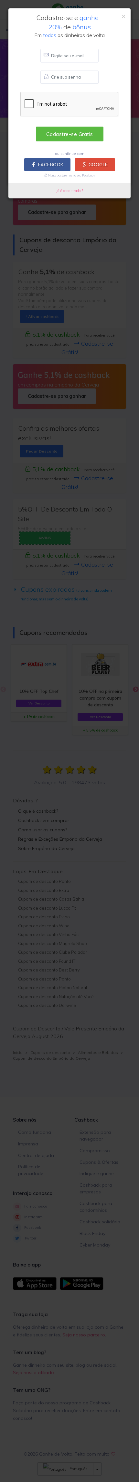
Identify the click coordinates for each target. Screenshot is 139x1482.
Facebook (50, 164)
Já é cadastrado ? (69, 190)
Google (98, 164)
